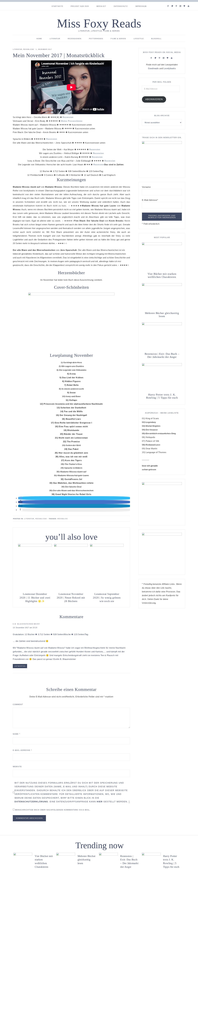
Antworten (19, 666)
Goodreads (153, 68)
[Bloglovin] (185, 2)
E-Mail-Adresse (22, 750)
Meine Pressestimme (71, 121)
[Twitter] (173, 2)
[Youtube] (189, 2)
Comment (18, 704)
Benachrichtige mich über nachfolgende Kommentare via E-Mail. (52, 810)
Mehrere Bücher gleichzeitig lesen (162, 315)
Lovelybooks (170, 68)
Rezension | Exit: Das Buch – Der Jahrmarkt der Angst (162, 355)
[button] (20, 498)
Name (16, 734)
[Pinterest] (177, 2)
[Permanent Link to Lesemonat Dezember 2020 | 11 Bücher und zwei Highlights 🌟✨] (35, 546)
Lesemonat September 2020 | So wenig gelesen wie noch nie (107, 598)
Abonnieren (154, 99)
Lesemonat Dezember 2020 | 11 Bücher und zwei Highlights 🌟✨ (35, 598)
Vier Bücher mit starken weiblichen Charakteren (162, 275)
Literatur (17, 49)
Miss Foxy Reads (99, 23)
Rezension (67, 117)
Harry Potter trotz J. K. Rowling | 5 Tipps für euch (162, 396)
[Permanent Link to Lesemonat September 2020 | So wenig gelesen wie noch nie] (107, 546)
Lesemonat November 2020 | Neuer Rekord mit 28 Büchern (71, 598)
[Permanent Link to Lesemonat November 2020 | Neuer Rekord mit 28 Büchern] (71, 546)
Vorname (146, 187)
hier (100, 801)
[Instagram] (181, 2)
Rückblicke (28, 49)
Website (17, 767)
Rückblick (63, 518)
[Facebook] (168, 2)
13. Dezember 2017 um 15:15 (25, 628)
